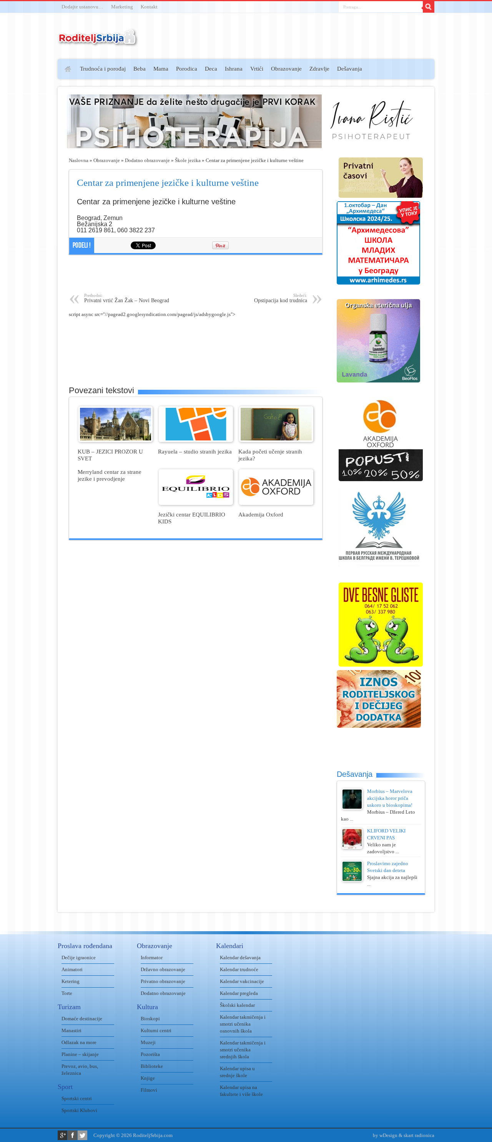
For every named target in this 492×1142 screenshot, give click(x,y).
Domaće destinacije (82, 1018)
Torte (67, 993)
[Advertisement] (28, 171)
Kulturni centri (156, 1030)
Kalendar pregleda (239, 993)
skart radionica (419, 1135)
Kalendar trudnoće (239, 969)
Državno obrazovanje (163, 969)
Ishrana (234, 69)
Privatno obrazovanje (163, 981)
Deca (211, 69)
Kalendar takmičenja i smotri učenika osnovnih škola (243, 1024)
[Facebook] (72, 1135)
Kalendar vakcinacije (242, 981)
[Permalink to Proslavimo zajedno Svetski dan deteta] (352, 880)
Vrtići (256, 69)
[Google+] (62, 1135)
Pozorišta (150, 1054)
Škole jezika (188, 160)
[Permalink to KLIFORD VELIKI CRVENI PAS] (352, 847)
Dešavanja (349, 69)
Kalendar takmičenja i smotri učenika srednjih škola (243, 1049)
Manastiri (71, 1030)
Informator (152, 957)
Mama (160, 69)
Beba (139, 69)
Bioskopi (150, 1018)
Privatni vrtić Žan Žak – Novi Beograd (126, 298)
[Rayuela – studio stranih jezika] (196, 440)
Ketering (71, 981)
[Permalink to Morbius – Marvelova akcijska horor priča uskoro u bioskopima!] (352, 808)
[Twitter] (82, 1135)
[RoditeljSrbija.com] (98, 42)
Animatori (72, 969)
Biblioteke (152, 1066)
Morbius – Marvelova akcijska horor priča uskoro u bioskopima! (389, 798)
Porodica (186, 69)
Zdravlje (319, 69)
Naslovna (78, 160)
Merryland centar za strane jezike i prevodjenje (109, 475)
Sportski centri (77, 1098)
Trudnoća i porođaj (103, 69)
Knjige (148, 1078)
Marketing (122, 7)
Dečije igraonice (79, 957)
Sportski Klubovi (79, 1110)
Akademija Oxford (260, 514)
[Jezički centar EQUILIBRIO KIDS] (196, 503)
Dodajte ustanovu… (82, 7)
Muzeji (148, 1042)
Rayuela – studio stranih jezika (195, 451)
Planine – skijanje (80, 1054)
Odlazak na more (79, 1042)
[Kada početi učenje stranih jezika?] (276, 440)
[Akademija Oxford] (276, 503)
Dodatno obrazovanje (147, 160)
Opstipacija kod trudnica (280, 298)
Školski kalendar (237, 1005)
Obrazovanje (286, 69)
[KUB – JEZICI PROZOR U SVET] (115, 440)
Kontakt (149, 7)
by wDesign (385, 1135)
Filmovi (149, 1090)
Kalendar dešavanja (240, 957)
